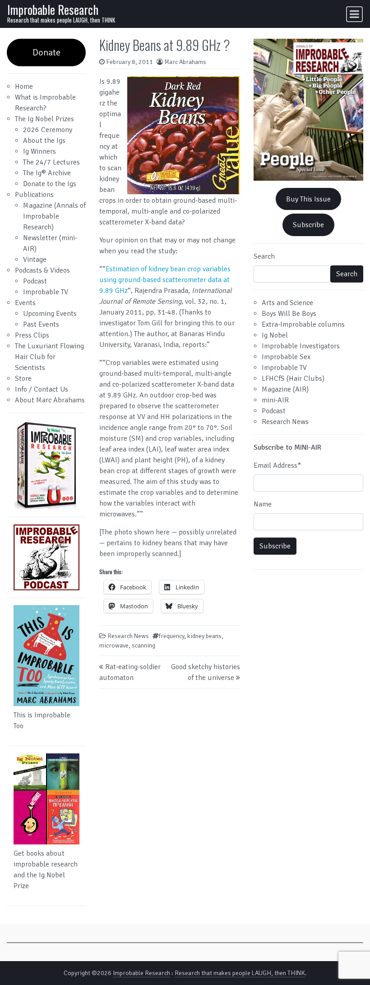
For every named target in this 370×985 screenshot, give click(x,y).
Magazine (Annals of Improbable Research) (54, 216)
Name (263, 504)
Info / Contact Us (41, 389)
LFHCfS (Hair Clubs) (293, 378)
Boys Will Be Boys (289, 313)
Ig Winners (39, 151)
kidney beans (204, 636)
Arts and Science (287, 302)
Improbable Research (52, 9)
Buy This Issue (308, 199)
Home (24, 86)
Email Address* (277, 465)
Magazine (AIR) (285, 389)
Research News (128, 636)
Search (264, 256)
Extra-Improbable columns (303, 324)
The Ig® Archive (47, 173)
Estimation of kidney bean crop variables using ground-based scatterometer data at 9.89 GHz (165, 279)
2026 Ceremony (47, 129)
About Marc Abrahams (50, 400)
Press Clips (32, 335)
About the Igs (44, 140)
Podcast (35, 281)
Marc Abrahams (185, 62)
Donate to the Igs (49, 183)
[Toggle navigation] (354, 14)
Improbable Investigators (301, 346)
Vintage (34, 259)
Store (23, 378)
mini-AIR (275, 400)
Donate (46, 52)
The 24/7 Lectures (51, 162)
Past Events (41, 324)
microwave (114, 645)
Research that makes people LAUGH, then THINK (240, 973)
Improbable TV (45, 291)
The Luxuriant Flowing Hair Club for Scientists (49, 357)
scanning (143, 645)
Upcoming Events (50, 313)
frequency (171, 636)
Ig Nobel (275, 335)
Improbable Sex (286, 356)
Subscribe (308, 224)
